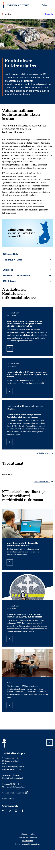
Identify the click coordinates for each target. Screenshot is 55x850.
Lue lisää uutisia (42, 453)
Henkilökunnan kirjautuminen (27, 844)
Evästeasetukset (8, 799)
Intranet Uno (27, 840)
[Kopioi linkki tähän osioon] (51, 110)
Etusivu (8, 14)
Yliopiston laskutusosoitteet (13, 787)
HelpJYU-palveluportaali (12, 778)
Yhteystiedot (7, 775)
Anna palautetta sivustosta (13, 793)
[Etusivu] (15, 5)
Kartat (16, 775)
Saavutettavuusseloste (27, 837)
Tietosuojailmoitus (27, 834)
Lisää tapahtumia (42, 481)
